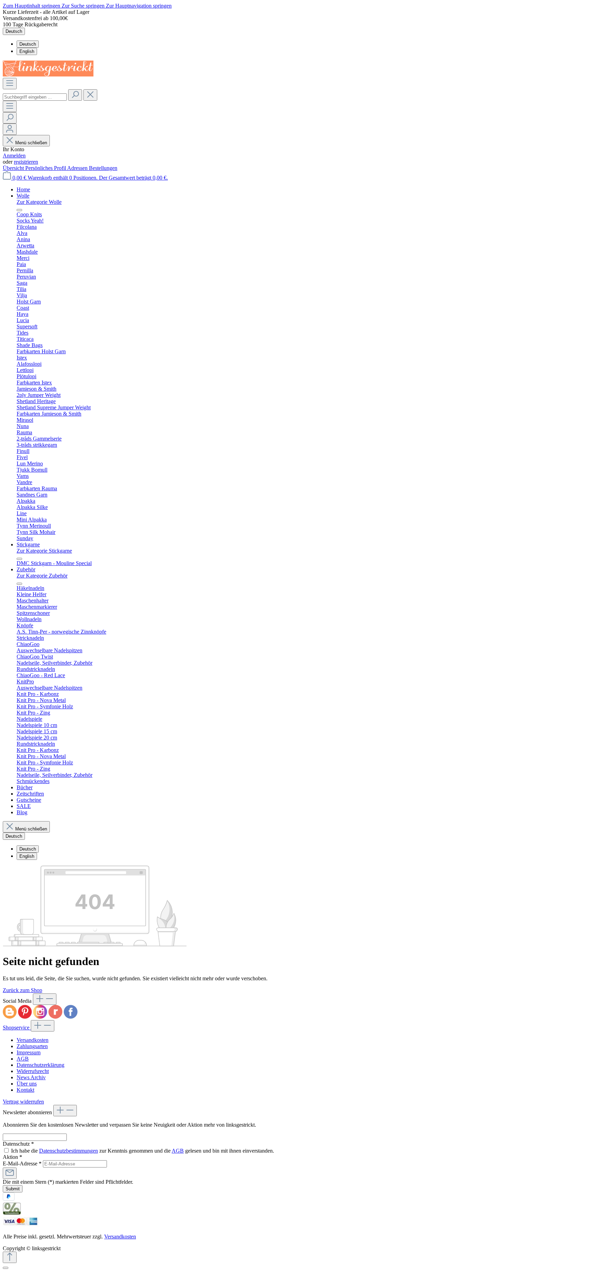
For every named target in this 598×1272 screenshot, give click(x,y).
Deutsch (27, 44)
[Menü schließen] (19, 210)
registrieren (26, 162)
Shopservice (17, 1027)
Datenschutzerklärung (40, 1065)
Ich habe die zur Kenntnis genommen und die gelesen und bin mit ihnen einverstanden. (142, 1151)
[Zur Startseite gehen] (48, 75)
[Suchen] (75, 95)
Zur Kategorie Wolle (39, 202)
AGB (23, 1059)
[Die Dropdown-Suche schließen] (90, 95)
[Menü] (10, 83)
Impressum (28, 1052)
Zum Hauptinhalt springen (32, 6)
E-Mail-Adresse (22, 1163)
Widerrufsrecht (33, 1071)
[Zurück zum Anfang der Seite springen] (10, 1257)
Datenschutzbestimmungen (68, 1151)
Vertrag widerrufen (23, 1102)
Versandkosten (32, 1040)
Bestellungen (103, 168)
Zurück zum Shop (22, 990)
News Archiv (31, 1077)
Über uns (27, 1084)
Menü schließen (31, 142)
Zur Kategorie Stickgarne (44, 551)
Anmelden (14, 155)
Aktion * (12, 1157)
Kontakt (25, 1090)
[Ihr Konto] (10, 129)
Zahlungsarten (32, 1046)
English (26, 51)
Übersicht (14, 168)
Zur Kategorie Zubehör (42, 576)
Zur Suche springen (84, 6)
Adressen (78, 168)
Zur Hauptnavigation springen (139, 6)
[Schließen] (5, 1268)
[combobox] (35, 97)
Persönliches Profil (46, 168)
